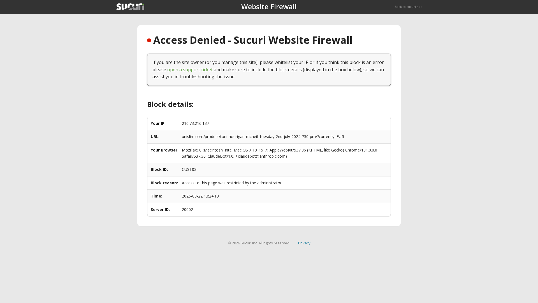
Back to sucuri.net (408, 6)
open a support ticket (190, 69)
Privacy (304, 242)
